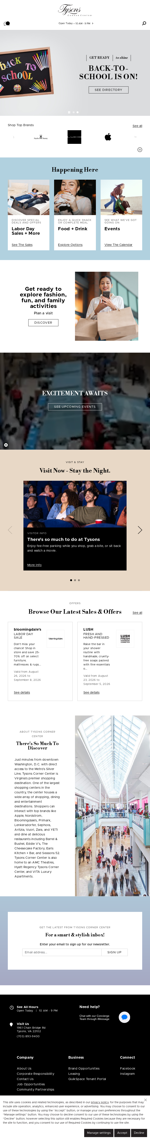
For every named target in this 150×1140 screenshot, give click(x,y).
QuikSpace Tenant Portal (87, 1079)
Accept (122, 1132)
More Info (34, 565)
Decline (139, 1132)
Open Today (66, 23)
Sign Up (114, 952)
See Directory (109, 89)
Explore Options (70, 244)
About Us (24, 1068)
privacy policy (99, 1102)
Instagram (127, 1073)
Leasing (74, 1073)
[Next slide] (140, 530)
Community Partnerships (35, 1089)
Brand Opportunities (83, 1068)
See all (137, 125)
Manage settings (99, 1132)
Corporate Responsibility (35, 1073)
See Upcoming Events (75, 406)
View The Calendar (118, 244)
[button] (7, 23)
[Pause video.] (6, 445)
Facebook (128, 1068)
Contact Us (25, 1079)
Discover (43, 322)
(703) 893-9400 (28, 1036)
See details (22, 692)
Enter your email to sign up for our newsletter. (75, 944)
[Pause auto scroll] (140, 149)
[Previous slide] (10, 530)
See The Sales (22, 244)
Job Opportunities (31, 1084)
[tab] (74, 112)
